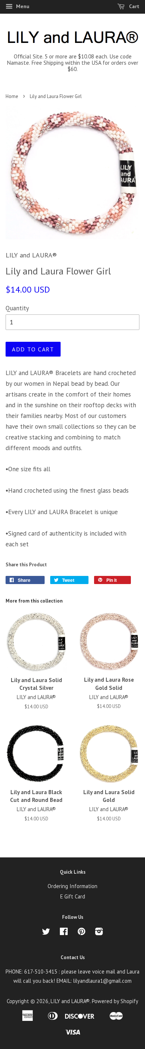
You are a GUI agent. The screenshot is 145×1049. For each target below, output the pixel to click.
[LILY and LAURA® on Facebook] (63, 932)
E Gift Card (72, 896)
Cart (133, 6)
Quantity (17, 308)
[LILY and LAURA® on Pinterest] (81, 932)
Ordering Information (72, 886)
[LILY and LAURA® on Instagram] (99, 932)
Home (12, 96)
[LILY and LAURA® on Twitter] (46, 932)
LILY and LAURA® (70, 1001)
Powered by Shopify (115, 1001)
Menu (21, 6)
